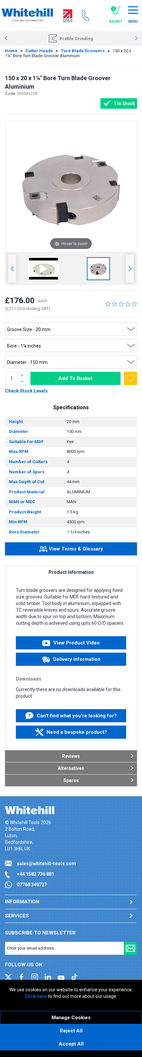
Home (11, 50)
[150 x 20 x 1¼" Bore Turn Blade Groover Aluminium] (98, 268)
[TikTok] (74, 976)
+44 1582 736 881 (35, 874)
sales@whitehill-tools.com (46, 863)
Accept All (71, 1044)
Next (136, 38)
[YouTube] (61, 976)
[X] (8, 976)
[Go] (130, 948)
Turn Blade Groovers (83, 50)
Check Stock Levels (26, 391)
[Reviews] (121, 303)
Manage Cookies (71, 1018)
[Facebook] (21, 976)
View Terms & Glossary (76, 549)
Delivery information (76, 659)
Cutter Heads (39, 50)
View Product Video (76, 643)
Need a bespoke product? (77, 732)
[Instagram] (34, 976)
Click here (36, 996)
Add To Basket (75, 378)
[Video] (43, 268)
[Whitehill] (27, 12)
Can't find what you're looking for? (77, 716)
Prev (5, 38)
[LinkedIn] (48, 976)
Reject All (71, 1031)
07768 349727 (32, 884)
